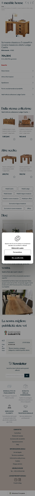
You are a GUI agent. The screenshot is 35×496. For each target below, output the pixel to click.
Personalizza (17, 252)
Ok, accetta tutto (17, 258)
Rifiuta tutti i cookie (18, 248)
